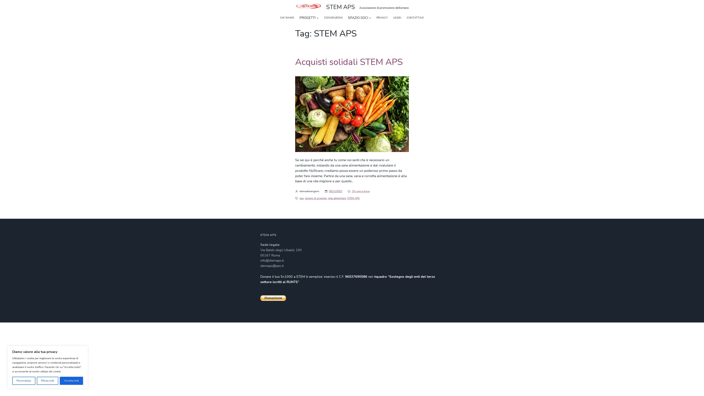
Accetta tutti (71, 380)
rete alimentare (337, 198)
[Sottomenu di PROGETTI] (318, 18)
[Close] (84, 349)
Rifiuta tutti (47, 380)
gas (302, 198)
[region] (47, 367)
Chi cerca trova (361, 191)
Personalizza (23, 380)
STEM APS (340, 7)
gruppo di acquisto (316, 198)
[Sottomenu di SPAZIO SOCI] (370, 18)
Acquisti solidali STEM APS (349, 62)
